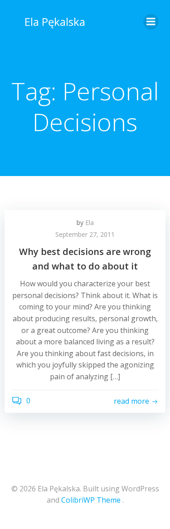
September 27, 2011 (85, 234)
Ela (89, 222)
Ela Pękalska (54, 21)
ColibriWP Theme (91, 500)
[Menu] (151, 21)
